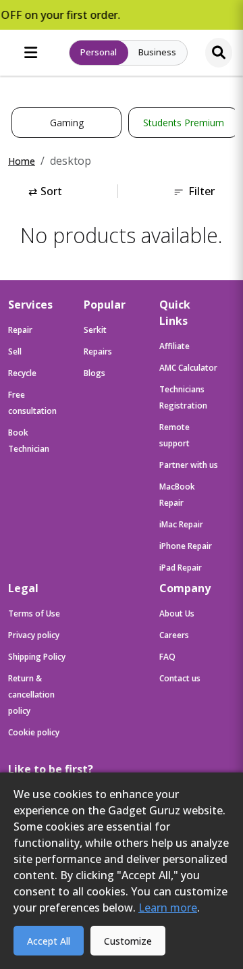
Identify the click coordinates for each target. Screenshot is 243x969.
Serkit (95, 330)
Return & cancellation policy (31, 694)
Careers (174, 635)
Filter (201, 191)
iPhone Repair (185, 546)
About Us (176, 613)
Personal (98, 52)
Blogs (94, 373)
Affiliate (174, 346)
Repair (20, 330)
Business (157, 52)
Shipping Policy (36, 656)
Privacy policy (33, 635)
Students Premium (183, 122)
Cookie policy (33, 732)
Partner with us (188, 465)
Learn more (167, 907)
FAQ (167, 656)
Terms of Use (34, 613)
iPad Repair (180, 567)
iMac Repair (181, 524)
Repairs (98, 351)
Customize (128, 941)
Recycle (22, 373)
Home (21, 161)
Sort (45, 191)
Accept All (48, 941)
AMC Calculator (188, 367)
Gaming (67, 122)
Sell (15, 351)
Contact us (179, 678)
